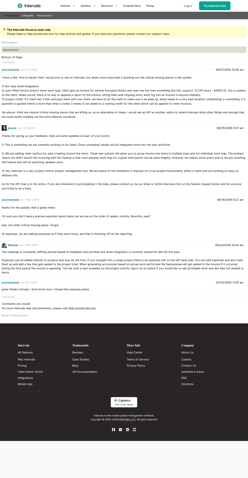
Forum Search (44, 15)
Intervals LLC (127, 419)
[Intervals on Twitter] (120, 430)
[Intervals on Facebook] (113, 430)
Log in (188, 6)
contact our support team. (153, 33)
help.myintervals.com (40, 33)
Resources (107, 5)
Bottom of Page (12, 57)
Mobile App (25, 384)
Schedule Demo (132, 5)
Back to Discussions (15, 315)
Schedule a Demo (192, 371)
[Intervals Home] (29, 6)
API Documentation (84, 371)
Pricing (150, 5)
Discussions (11, 15)
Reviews (77, 352)
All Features (25, 352)
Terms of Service (138, 359)
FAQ (183, 378)
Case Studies (80, 359)
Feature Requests (9, 42)
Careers (186, 359)
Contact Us (188, 365)
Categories (27, 15)
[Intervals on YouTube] (134, 430)
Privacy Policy (136, 365)
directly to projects (45, 260)
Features (65, 5)
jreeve (12, 128)
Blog (75, 365)
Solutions (86, 5)
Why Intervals (26, 359)
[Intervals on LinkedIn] (127, 430)
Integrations (25, 378)
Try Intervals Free (215, 6)
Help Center (134, 352)
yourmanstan (10, 69)
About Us (187, 352)
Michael (13, 245)
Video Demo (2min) (30, 371)
